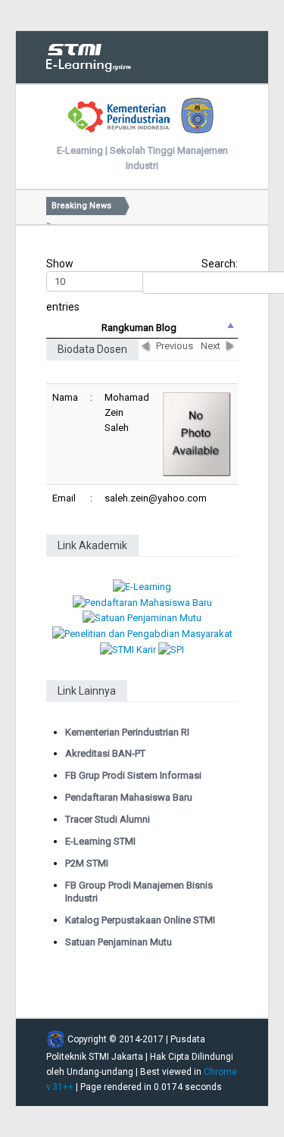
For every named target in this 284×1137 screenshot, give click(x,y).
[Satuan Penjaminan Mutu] (142, 617)
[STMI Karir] (128, 648)
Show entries (63, 285)
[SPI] (171, 648)
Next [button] (210, 345)
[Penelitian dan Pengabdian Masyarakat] (142, 633)
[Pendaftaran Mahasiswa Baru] (142, 602)
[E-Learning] (142, 586)
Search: (219, 264)
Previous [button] (174, 345)
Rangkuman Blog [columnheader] (138, 327)
